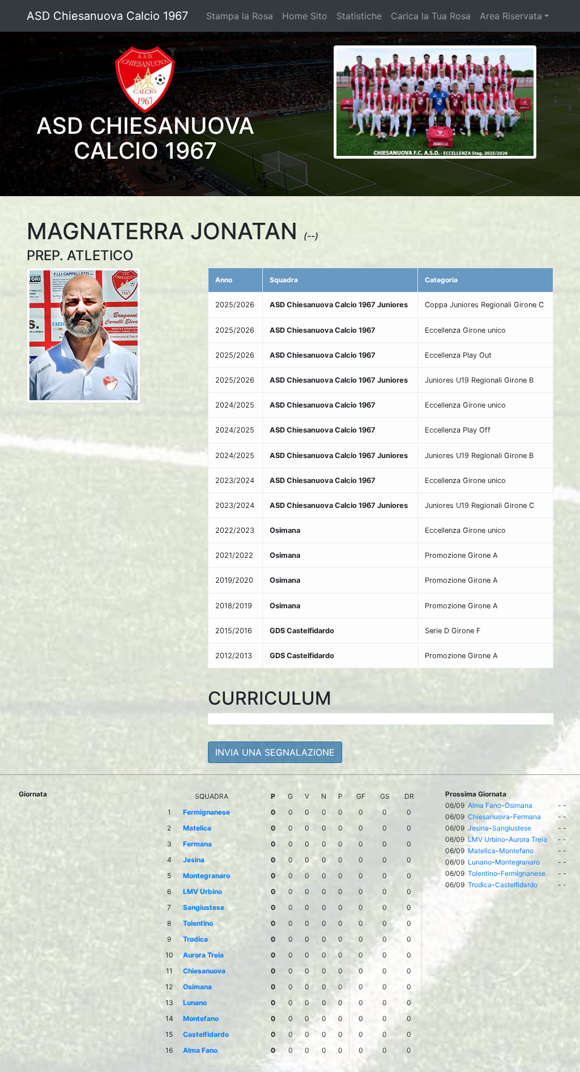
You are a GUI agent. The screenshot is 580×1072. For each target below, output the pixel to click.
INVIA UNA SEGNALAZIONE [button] (275, 752)
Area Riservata (511, 16)
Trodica (480, 884)
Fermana (527, 816)
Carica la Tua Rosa (431, 16)
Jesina (478, 828)
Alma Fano (484, 805)
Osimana (518, 805)
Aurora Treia (528, 839)
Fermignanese (523, 873)
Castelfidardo (516, 884)
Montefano (516, 850)
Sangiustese (511, 828)
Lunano (480, 862)
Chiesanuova (489, 816)
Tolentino (482, 873)
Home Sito (304, 16)
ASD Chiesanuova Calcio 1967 (107, 16)
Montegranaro (517, 862)
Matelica (482, 850)
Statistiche (359, 16)
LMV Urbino (486, 839)
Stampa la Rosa (239, 16)
